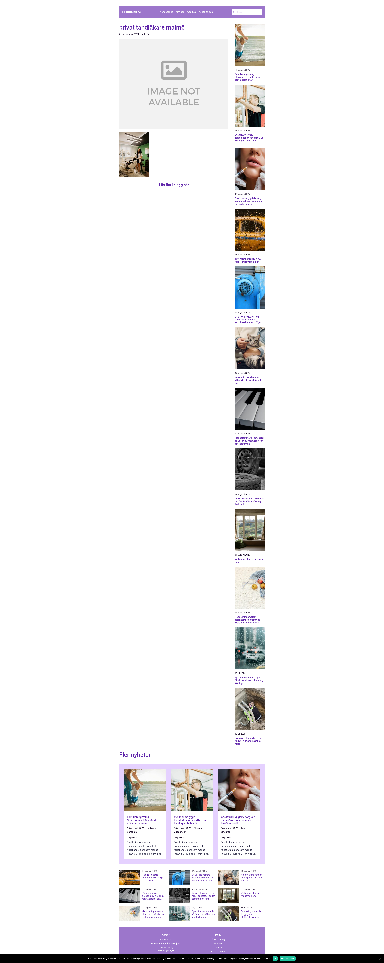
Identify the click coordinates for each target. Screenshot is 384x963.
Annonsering (166, 11)
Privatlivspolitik (287, 958)
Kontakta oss (206, 11)
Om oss (180, 11)
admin (145, 34)
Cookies (191, 11)
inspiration (132, 837)
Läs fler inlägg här (174, 185)
